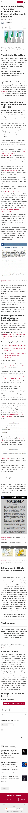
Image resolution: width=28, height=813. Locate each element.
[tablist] (7, 724)
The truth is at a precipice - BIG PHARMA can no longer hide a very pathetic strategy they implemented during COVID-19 (10, 768)
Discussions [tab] (12, 746)
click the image (5, 280)
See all (4, 788)
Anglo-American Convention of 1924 (13, 366)
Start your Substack (11, 808)
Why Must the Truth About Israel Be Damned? (12, 209)
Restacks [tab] (11, 724)
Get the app (19, 808)
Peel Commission (10, 192)
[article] (14, 754)
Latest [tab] (6, 746)
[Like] (2, 27)
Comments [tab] (4, 724)
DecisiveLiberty (8, 22)
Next (23, 715)
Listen (24, 23)
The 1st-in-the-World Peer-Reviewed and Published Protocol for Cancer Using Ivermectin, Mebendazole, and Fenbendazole (10, 764)
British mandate (7, 170)
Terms (20, 804)
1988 (5, 155)
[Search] (25, 746)
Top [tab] (3, 746)
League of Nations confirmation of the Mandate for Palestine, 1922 (15, 355)
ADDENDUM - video (6, 755)
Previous (6, 715)
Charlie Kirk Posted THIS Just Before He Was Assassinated (10, 777)
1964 (23, 151)
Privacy (16, 804)
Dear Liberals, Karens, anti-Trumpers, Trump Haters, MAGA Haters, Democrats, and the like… (10, 752)
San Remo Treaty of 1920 (13, 345)
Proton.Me (4, 91)
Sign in (25, 2)
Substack (8, 811)
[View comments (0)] (6, 27)
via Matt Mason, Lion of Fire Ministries (8, 780)
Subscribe (19, 2)
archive (4, 153)
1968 (8, 153)
